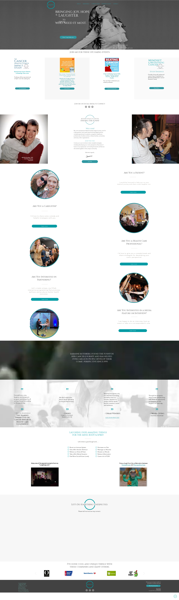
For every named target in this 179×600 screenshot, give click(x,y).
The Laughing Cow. (139, 465)
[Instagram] (86, 107)
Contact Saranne (22, 583)
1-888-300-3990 (22, 584)
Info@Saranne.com (22, 585)
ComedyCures (126, 465)
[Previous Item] (35, 573)
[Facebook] (89, 107)
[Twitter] (92, 107)
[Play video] (45, 477)
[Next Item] (144, 573)
